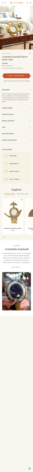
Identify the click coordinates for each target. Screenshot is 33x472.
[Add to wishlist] (21, 199)
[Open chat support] (29, 468)
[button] (16, 75)
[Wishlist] (30, 53)
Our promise (7, 149)
